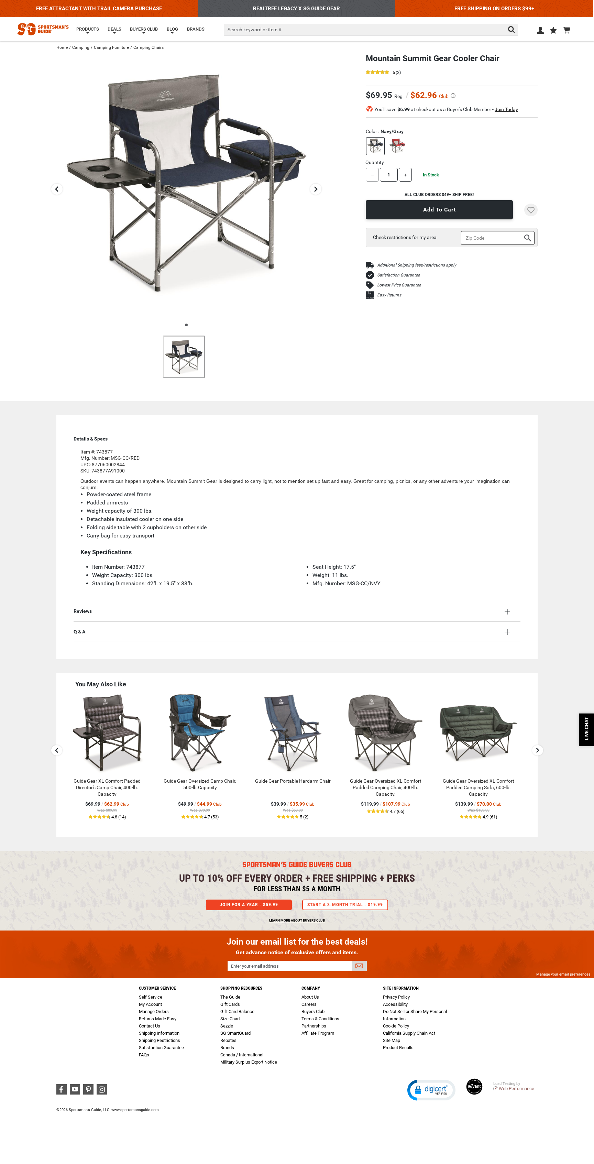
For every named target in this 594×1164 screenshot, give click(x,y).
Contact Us (149, 1026)
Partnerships (313, 1026)
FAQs (144, 1054)
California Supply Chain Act (409, 1033)
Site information (401, 988)
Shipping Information (159, 1033)
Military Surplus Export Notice (248, 1062)
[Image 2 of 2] (184, 357)
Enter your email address (255, 966)
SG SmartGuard (235, 1033)
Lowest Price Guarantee (399, 285)
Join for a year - (249, 904)
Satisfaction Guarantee (398, 275)
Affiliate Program (317, 1033)
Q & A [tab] (79, 631)
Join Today (506, 109)
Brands (227, 1047)
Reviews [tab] (83, 611)
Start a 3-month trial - (345, 904)
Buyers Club (312, 1011)
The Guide (230, 997)
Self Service (150, 997)
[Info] (453, 95)
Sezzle (226, 1026)
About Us (310, 997)
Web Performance (516, 1088)
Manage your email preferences (563, 974)
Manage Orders (154, 1011)
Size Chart (230, 1018)
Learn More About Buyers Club (297, 920)
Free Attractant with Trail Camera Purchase (99, 9)
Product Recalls (398, 1047)
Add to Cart (439, 209)
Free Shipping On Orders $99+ (494, 9)
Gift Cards (230, 1004)
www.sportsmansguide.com (135, 1110)
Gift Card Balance (237, 1011)
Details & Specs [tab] (91, 439)
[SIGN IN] (540, 31)
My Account (150, 1004)
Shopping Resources (241, 988)
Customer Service (157, 988)
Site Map (391, 1040)
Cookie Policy (396, 1026)
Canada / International (241, 1054)
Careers (309, 1004)
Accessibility (395, 1004)
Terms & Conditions (320, 1018)
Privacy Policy (396, 997)
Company (310, 988)
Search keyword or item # (255, 29)
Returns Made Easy (157, 1018)
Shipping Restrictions (159, 1040)
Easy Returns (389, 295)
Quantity (374, 162)
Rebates (228, 1040)
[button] (553, 31)
